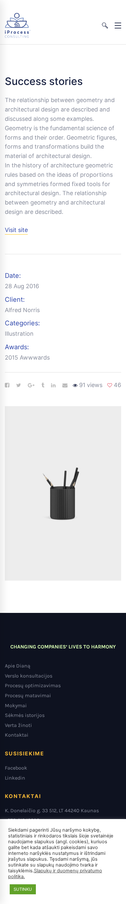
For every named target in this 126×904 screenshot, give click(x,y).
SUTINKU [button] (23, 889)
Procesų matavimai (28, 695)
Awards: (17, 347)
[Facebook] (7, 385)
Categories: (22, 323)
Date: (13, 275)
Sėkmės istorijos (25, 715)
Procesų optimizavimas (33, 685)
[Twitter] (19, 385)
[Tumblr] (43, 385)
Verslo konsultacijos (28, 676)
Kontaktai (16, 735)
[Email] (65, 385)
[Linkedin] (53, 385)
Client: (15, 299)
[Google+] (31, 385)
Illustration (19, 333)
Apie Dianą (17, 666)
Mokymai (16, 705)
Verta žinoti (18, 725)
